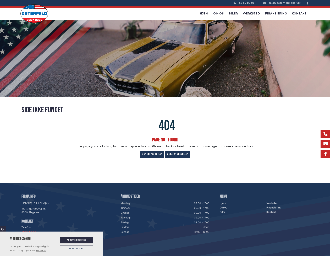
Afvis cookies (76, 249)
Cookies (3, 229)
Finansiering (273, 207)
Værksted (272, 203)
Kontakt (271, 212)
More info (41, 250)
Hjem (223, 203)
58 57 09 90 (247, 3)
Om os (223, 207)
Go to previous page (152, 154)
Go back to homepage (177, 154)
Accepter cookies (76, 240)
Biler (222, 212)
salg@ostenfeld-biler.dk (284, 3)
